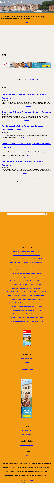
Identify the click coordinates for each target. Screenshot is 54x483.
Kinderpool (47, 463)
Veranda (5, 463)
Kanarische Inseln (26, 365)
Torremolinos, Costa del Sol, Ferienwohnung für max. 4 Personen (26, 317)
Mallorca (47, 467)
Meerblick (22, 475)
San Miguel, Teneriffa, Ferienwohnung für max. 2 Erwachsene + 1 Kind (26, 302)
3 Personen (44, 471)
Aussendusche (31, 475)
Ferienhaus (9, 475)
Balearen (26, 362)
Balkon (46, 475)
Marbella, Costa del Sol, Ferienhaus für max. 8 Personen (27, 313)
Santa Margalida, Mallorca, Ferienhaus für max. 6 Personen (26, 251)
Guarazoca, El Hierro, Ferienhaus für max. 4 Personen (26, 112)
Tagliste (26, 480)
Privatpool (6, 467)
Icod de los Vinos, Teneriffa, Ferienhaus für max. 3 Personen (27, 299)
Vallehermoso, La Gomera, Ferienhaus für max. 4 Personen (26, 273)
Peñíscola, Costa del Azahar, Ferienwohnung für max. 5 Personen (26, 321)
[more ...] (28, 106)
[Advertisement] (27, 38)
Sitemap (22, 480)
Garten (42, 467)
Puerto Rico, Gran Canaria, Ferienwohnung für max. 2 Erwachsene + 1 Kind (26, 295)
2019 (27, 455)
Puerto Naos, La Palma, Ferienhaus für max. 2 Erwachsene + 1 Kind (27, 262)
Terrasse (10, 471)
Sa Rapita (36, 467)
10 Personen (40, 475)
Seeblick (25, 463)
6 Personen (18, 471)
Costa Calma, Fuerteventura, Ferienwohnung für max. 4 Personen (26, 277)
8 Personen (32, 463)
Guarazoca (13, 467)
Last (37, 79)
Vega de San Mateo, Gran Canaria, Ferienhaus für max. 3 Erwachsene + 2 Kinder (27, 291)
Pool (16, 475)
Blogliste (31, 480)
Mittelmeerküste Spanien (27, 369)
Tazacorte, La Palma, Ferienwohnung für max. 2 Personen (26, 266)
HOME (26, 22)
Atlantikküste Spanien (26, 358)
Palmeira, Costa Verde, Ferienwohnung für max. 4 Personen (27, 306)
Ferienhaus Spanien (27, 434)
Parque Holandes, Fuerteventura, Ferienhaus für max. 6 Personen (26, 280)
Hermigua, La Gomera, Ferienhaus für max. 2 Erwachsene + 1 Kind (26, 269)
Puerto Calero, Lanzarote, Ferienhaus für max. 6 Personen (26, 288)
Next (33, 79)
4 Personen (20, 467)
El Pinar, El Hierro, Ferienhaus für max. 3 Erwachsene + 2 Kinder (27, 258)
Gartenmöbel (29, 467)
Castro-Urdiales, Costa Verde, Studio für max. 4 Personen (26, 310)
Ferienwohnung (13, 463)
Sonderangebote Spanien (26, 445)
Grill (20, 463)
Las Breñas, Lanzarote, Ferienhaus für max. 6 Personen (27, 284)
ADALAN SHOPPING (27, 430)
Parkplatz (40, 463)
